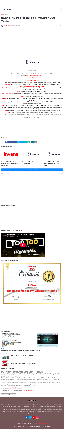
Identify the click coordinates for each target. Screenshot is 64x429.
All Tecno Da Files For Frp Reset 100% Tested (23, 356)
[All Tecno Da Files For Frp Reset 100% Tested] (5, 356)
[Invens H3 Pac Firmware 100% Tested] (32, 154)
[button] (2, 9)
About (19, 426)
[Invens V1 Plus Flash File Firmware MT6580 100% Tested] (53, 154)
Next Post (59, 173)
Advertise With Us (46, 426)
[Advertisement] (32, 3)
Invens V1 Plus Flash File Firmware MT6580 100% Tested (51, 163)
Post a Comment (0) (32, 170)
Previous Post (5, 173)
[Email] (35, 142)
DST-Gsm (7, 10)
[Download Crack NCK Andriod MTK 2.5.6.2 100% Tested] (32, 340)
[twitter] (30, 417)
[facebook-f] (26, 417)
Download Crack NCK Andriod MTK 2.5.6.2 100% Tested (20, 350)
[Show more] (39, 142)
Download (8, 88)
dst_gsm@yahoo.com (16, 387)
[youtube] (33, 417)
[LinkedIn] (32, 142)
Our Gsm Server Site (35, 426)
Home (2, 14)
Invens (6, 14)
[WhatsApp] (28, 142)
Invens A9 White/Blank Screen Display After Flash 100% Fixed (9, 163)
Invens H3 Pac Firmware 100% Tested (30, 162)
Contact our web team (29, 390)
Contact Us (25, 426)
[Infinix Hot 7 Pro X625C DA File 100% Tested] (5, 363)
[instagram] (37, 417)
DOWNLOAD (32, 77)
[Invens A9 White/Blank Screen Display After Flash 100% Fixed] (10, 154)
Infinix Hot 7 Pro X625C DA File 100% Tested (23, 363)
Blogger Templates (43, 423)
